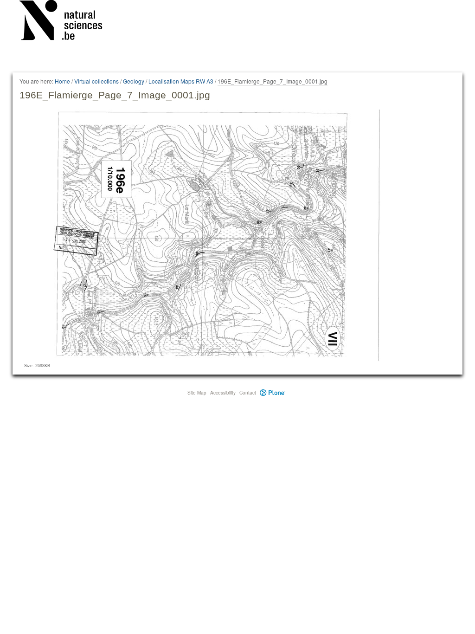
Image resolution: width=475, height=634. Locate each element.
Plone (272, 392)
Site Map (196, 392)
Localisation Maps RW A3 (180, 81)
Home (62, 81)
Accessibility (223, 392)
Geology (133, 81)
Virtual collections (96, 81)
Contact (247, 392)
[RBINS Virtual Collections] (66, 22)
